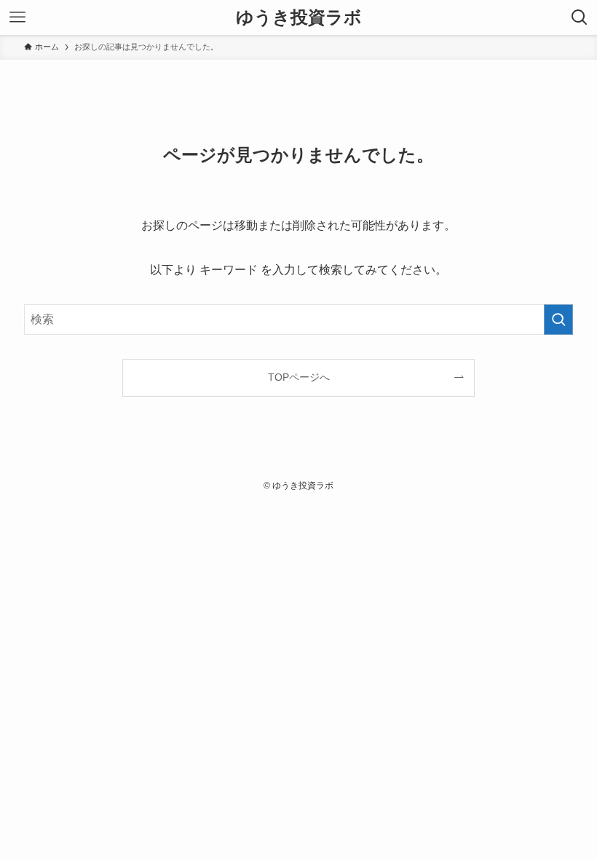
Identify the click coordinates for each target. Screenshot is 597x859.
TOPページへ (299, 377)
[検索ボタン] (579, 17)
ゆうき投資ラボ (299, 17)
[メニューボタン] (17, 17)
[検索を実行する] (558, 319)
